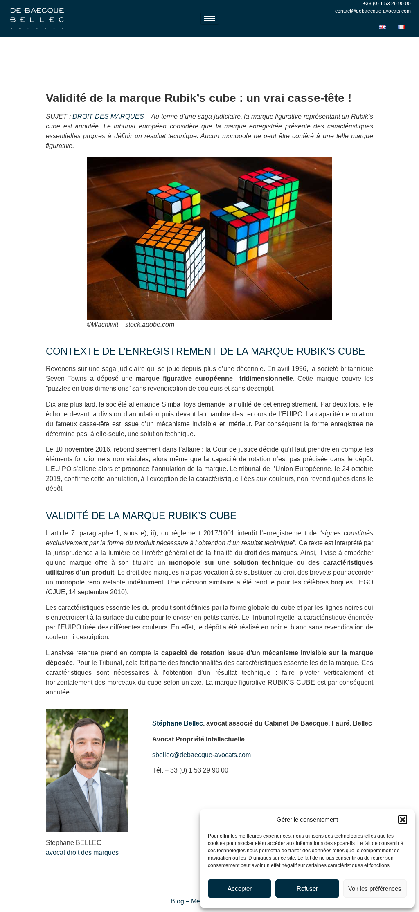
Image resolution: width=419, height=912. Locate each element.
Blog (177, 901)
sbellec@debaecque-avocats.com (201, 754)
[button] (403, 819)
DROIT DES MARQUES (108, 116)
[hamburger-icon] (209, 19)
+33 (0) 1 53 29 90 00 (387, 4)
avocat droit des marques (82, 852)
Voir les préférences (374, 888)
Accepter (240, 888)
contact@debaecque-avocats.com (373, 11)
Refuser (307, 888)
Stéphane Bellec (177, 723)
